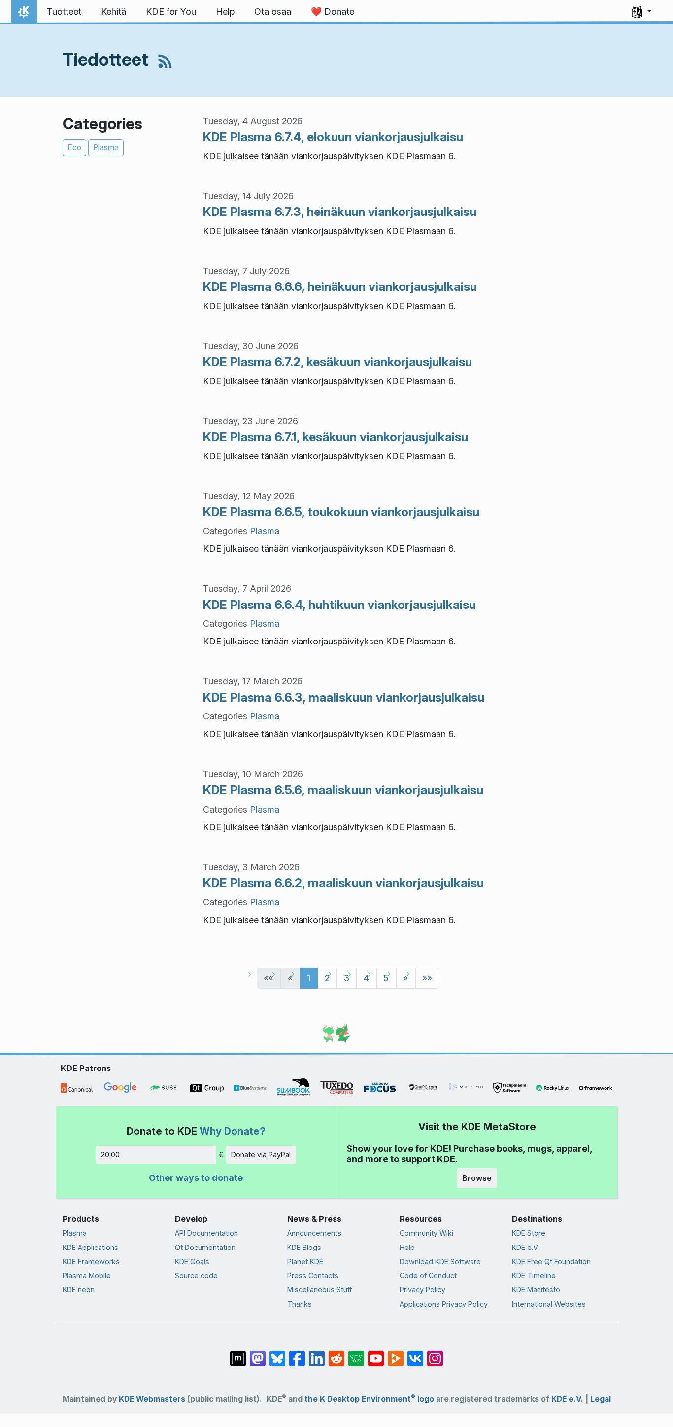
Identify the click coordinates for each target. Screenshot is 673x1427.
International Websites (549, 1304)
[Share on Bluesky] (277, 1353)
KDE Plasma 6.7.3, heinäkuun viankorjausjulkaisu (339, 211)
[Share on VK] (415, 1353)
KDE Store (528, 1233)
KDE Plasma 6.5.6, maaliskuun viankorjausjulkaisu (343, 790)
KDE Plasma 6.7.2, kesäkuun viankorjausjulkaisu (337, 362)
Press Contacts (312, 1275)
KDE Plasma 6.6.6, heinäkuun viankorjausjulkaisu (340, 286)
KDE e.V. (525, 1247)
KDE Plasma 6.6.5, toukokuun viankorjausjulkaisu (341, 511)
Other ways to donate (196, 1178)
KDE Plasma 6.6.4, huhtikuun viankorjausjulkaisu (339, 604)
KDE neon (79, 1289)
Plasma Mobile (87, 1275)
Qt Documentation (205, 1247)
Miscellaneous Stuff (319, 1289)
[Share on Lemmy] (356, 1353)
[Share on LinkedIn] (317, 1353)
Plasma (106, 147)
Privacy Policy (422, 1289)
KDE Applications (90, 1247)
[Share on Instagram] (435, 1353)
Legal (600, 1399)
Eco (74, 147)
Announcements (314, 1233)
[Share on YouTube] (376, 1353)
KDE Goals (192, 1261)
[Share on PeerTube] (396, 1353)
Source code (196, 1275)
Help (407, 1247)
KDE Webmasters (152, 1399)
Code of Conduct (428, 1275)
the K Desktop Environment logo (369, 1399)
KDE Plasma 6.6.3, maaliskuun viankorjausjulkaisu (343, 697)
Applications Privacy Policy (444, 1304)
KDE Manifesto (536, 1289)
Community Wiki (426, 1233)
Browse (477, 1178)
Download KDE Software (440, 1261)
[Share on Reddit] (336, 1353)
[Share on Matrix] (238, 1353)
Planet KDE (305, 1261)
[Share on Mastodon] (258, 1353)
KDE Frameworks (91, 1261)
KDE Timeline (534, 1275)
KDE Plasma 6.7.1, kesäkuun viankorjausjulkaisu (335, 436)
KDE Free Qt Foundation (551, 1261)
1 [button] (308, 978)
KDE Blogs (304, 1247)
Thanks (299, 1304)
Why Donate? (233, 1131)
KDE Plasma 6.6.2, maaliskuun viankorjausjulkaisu (343, 882)
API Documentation (206, 1233)
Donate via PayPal (261, 1154)
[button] (642, 12)
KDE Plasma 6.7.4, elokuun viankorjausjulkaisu (333, 136)
